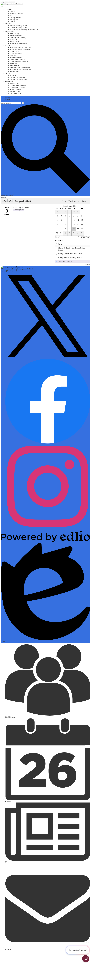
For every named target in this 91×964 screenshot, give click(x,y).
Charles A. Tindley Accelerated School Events (71, 249)
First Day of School (21, 207)
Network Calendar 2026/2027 (20, 47)
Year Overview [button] (73, 201)
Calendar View (84, 237)
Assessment (14, 39)
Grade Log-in (14, 51)
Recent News (14, 71)
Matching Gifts (15, 91)
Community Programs (17, 87)
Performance (14, 41)
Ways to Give (14, 83)
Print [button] (64, 201)
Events (60, 244)
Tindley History (15, 18)
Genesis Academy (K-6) (18, 27)
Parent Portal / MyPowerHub (20, 49)
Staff (11, 16)
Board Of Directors (16, 14)
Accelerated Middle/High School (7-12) (24, 29)
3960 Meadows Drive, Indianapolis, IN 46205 (17, 269)
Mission (12, 12)
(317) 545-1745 (11, 271)
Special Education (16, 35)
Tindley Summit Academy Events (70, 257)
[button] (8, 10)
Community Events (65, 261)
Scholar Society (15, 89)
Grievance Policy (16, 53)
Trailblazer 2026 (15, 93)
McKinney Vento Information (20, 67)
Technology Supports (17, 59)
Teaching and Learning (18, 37)
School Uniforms (16, 57)
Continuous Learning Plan (19, 61)
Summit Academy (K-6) (18, 25)
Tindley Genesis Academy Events (70, 254)
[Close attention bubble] (87, 943)
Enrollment (14, 63)
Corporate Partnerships (18, 85)
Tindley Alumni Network (18, 77)
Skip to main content (8, 2)
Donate (7, 97)
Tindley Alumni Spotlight (19, 79)
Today (57, 237)
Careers (12, 22)
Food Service (14, 65)
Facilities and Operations (18, 43)
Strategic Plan (14, 20)
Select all (87, 264)
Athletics (13, 75)
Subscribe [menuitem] (85, 201)
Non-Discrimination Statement (20, 69)
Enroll (7, 99)
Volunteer (13, 55)
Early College (14, 33)
